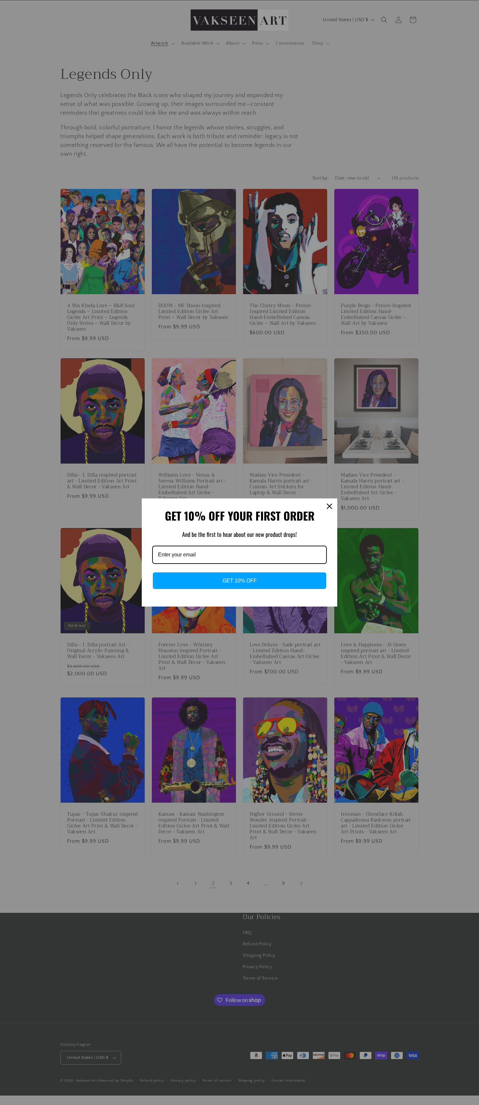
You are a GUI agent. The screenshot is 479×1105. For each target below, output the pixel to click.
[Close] (329, 506)
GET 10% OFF (240, 580)
